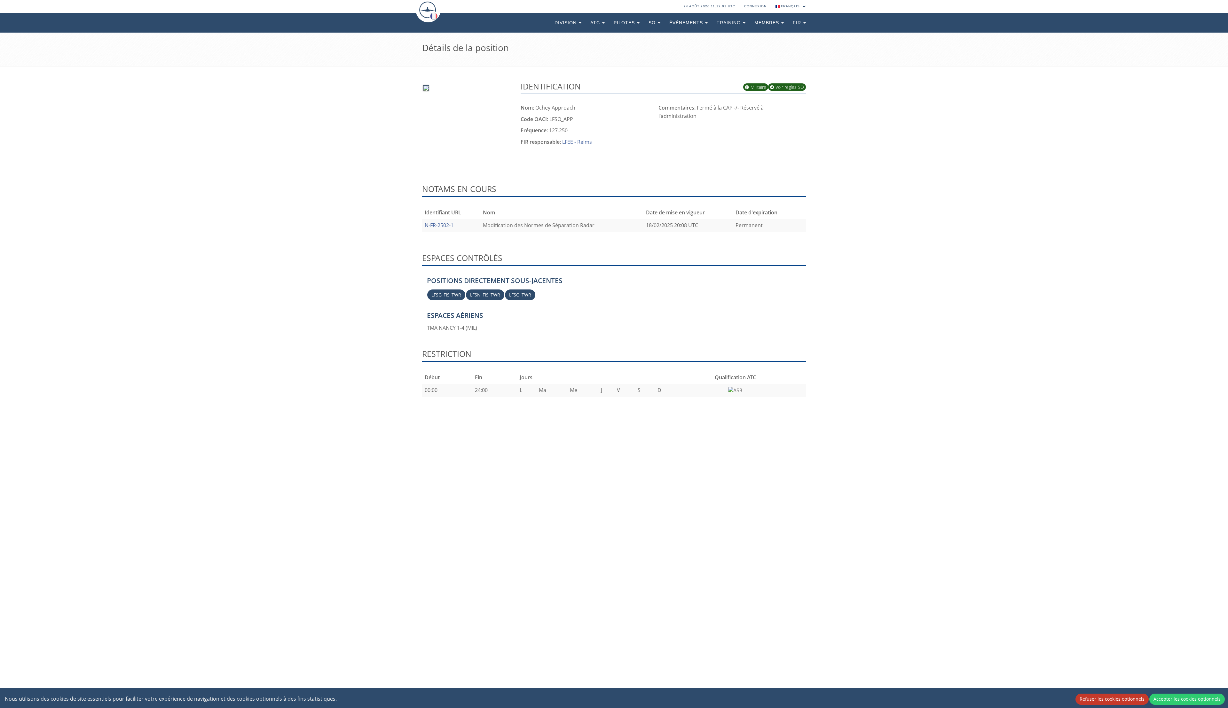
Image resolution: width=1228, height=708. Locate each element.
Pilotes (625, 22)
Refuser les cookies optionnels (1112, 699)
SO (653, 22)
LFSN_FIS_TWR (485, 295)
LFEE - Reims (577, 141)
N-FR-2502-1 (439, 225)
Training (729, 22)
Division (566, 22)
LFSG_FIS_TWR (446, 295)
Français (790, 6)
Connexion (755, 6)
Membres (767, 22)
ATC (596, 22)
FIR (798, 22)
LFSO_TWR (520, 295)
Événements (687, 22)
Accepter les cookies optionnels (1187, 699)
